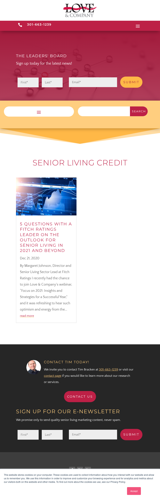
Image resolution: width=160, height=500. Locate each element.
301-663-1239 (39, 24)
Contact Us (80, 396)
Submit (131, 82)
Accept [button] (134, 491)
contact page (52, 376)
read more (27, 316)
